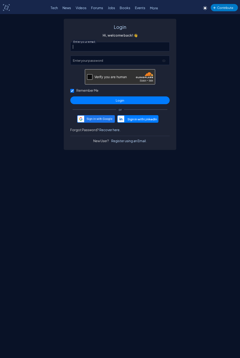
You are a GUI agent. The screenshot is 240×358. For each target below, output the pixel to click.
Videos (81, 8)
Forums (97, 8)
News (67, 8)
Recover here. (109, 130)
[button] (96, 119)
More (154, 8)
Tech (54, 8)
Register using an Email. (129, 141)
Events (140, 8)
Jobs (111, 8)
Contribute (225, 8)
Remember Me (87, 90)
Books (125, 8)
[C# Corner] (6, 7)
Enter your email (84, 41)
